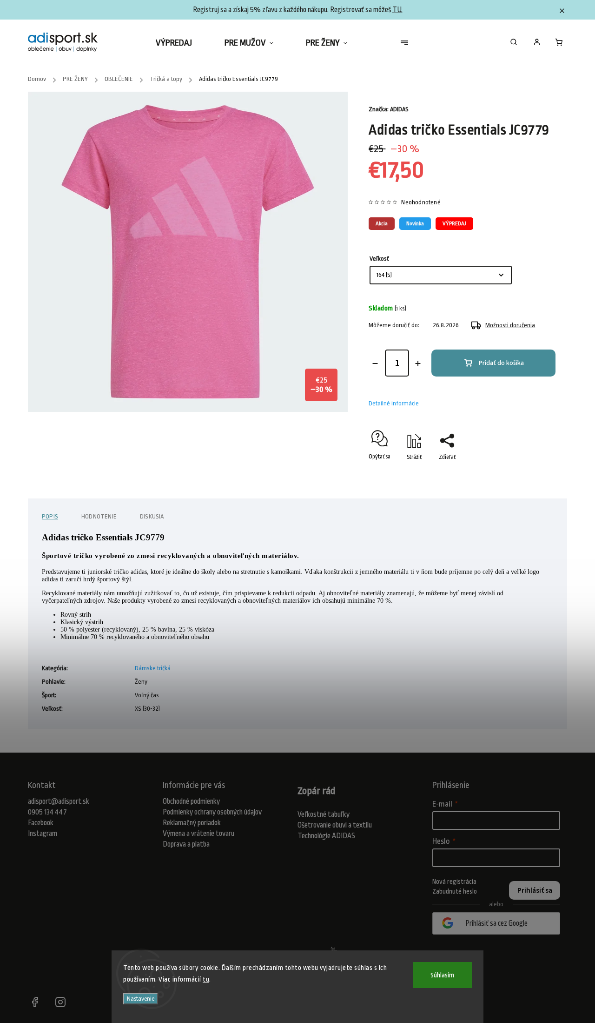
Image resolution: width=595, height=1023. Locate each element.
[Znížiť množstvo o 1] (375, 363)
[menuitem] (182, 43)
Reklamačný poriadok (192, 823)
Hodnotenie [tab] (99, 516)
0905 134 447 (47, 812)
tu (206, 979)
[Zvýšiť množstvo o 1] (418, 363)
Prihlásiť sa (534, 890)
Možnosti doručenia (510, 325)
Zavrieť (525, 473)
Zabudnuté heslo (454, 891)
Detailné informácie (394, 403)
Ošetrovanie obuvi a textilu (335, 825)
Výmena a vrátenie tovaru (198, 833)
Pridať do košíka (501, 363)
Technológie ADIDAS (326, 836)
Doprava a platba (186, 844)
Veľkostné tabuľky (324, 814)
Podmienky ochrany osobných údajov (212, 812)
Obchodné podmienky (191, 801)
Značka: (389, 109)
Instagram (42, 833)
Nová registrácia (454, 881)
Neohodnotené (420, 202)
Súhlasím (442, 975)
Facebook (40, 823)
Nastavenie (140, 998)
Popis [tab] (50, 516)
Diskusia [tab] (152, 516)
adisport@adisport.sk (58, 801)
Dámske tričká (153, 668)
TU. (397, 10)
